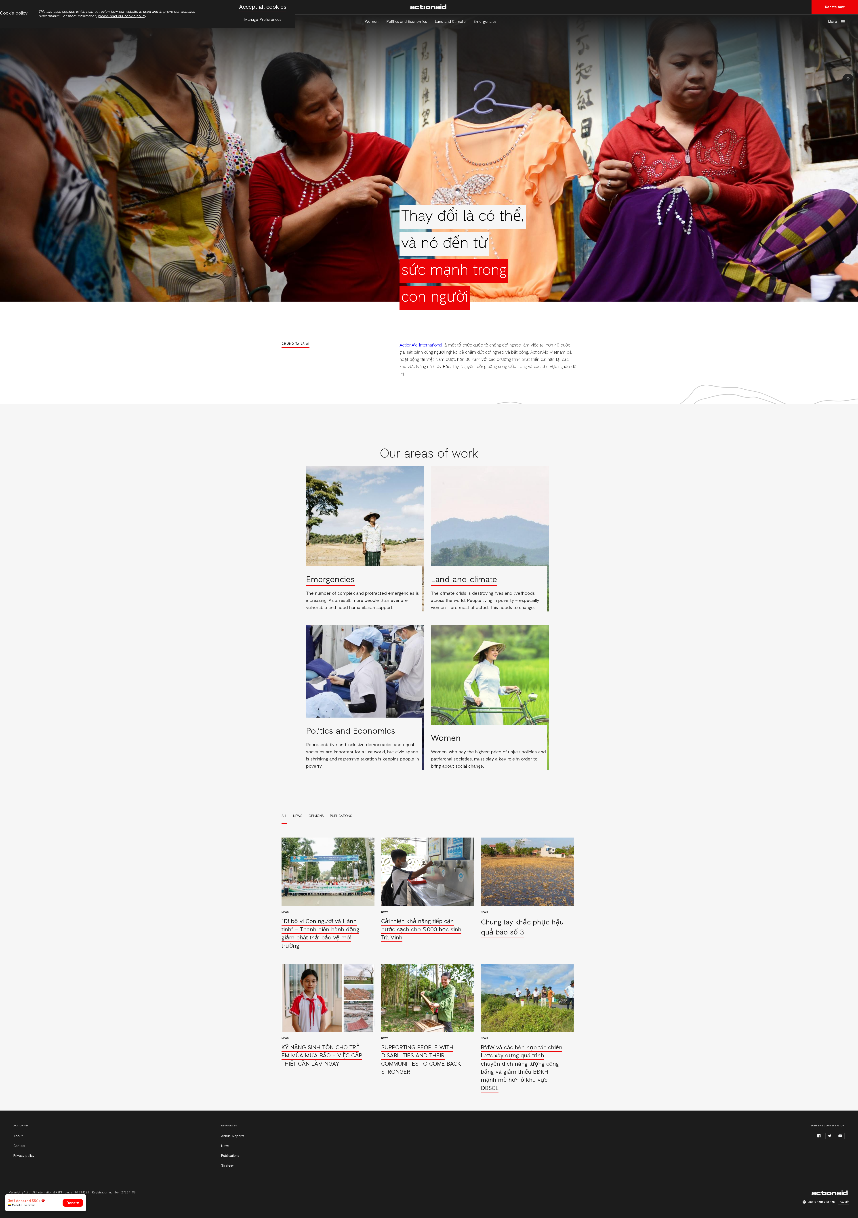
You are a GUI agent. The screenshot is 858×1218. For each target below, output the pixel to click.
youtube (840, 1136)
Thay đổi (843, 1202)
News (225, 1146)
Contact (19, 1146)
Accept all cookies (262, 7)
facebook (819, 1136)
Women (372, 21)
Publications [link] (341, 816)
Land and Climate (450, 21)
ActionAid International (421, 345)
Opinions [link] (316, 816)
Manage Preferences (262, 19)
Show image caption (848, 79)
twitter (829, 1136)
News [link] (297, 816)
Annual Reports (232, 1136)
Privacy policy (23, 1156)
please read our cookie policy (122, 16)
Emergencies (484, 21)
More (832, 21)
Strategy (227, 1165)
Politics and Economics (406, 21)
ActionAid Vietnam (429, 6)
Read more (365, 538)
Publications (230, 1156)
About (18, 1136)
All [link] (284, 816)
